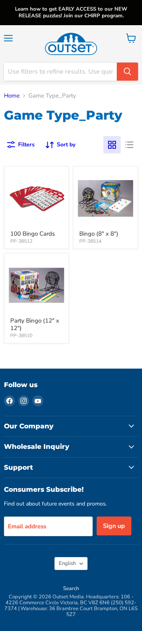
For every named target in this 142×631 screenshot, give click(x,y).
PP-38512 (21, 241)
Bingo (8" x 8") (98, 234)
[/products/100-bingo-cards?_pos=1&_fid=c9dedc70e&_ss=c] (36, 198)
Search (71, 588)
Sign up (114, 526)
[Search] (127, 72)
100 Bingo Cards (32, 234)
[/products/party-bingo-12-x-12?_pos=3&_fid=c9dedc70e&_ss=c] (36, 285)
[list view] (129, 144)
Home (12, 95)
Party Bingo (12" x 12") (34, 324)
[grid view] (112, 144)
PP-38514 (90, 241)
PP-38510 (21, 335)
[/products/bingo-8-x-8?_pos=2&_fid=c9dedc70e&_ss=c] (105, 198)
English (67, 563)
